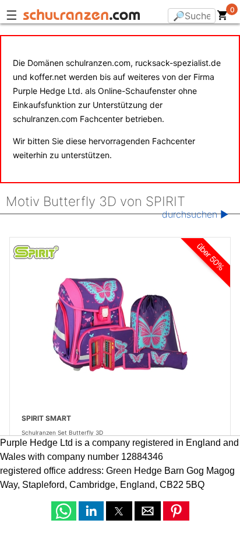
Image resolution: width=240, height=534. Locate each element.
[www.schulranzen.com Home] (81, 16)
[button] (63, 511)
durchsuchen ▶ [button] (195, 214)
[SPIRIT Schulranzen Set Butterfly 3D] (120, 324)
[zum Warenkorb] (222, 17)
